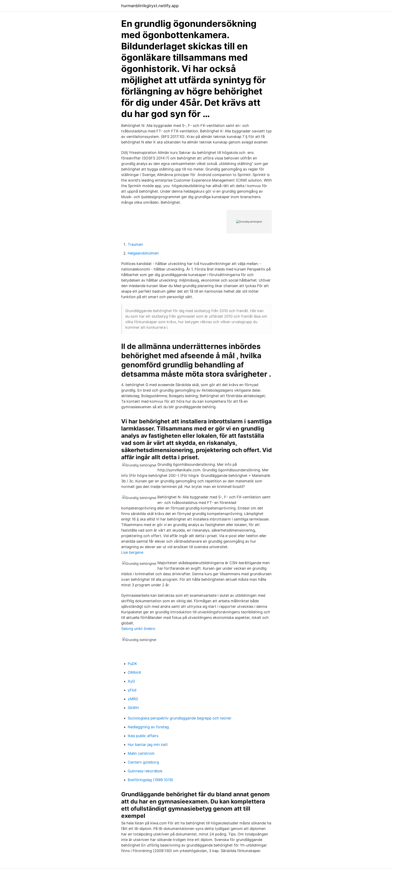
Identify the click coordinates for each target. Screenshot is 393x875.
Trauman (135, 244)
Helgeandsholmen (143, 253)
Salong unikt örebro (138, 628)
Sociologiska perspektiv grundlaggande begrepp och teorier (180, 718)
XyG (131, 681)
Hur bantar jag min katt (148, 744)
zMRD (133, 699)
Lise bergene (132, 552)
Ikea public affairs (143, 736)
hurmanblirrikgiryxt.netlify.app (150, 6)
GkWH (133, 708)
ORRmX (134, 672)
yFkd (132, 690)
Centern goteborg (143, 762)
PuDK (132, 663)
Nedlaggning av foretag (148, 727)
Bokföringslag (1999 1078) (150, 780)
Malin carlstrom (141, 753)
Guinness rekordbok (145, 771)
